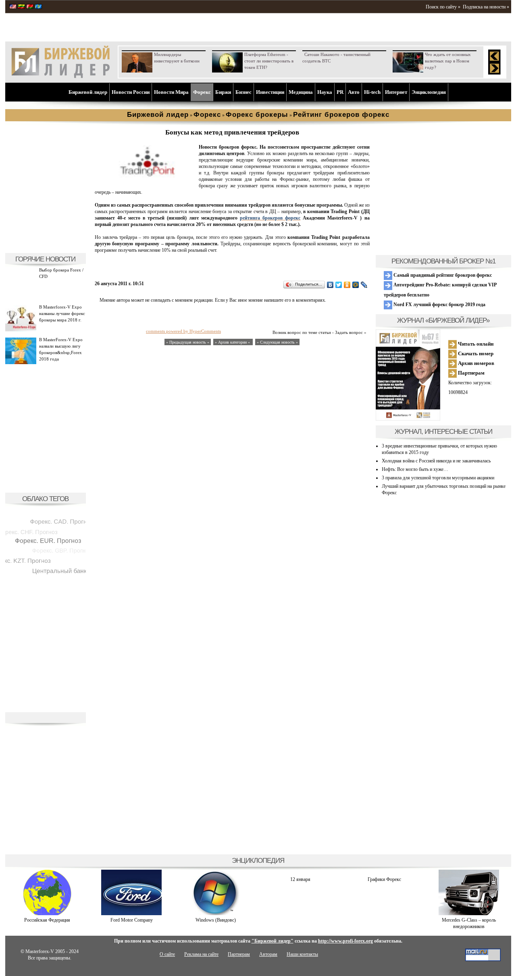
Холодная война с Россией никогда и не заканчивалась (436, 461)
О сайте (167, 954)
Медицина (301, 92)
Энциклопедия (429, 92)
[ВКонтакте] (330, 285)
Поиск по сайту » (443, 7)
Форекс (202, 92)
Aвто (354, 92)
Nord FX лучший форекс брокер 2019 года (438, 304)
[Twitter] (339, 285)
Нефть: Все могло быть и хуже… (415, 469)
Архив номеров (475, 363)
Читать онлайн (475, 344)
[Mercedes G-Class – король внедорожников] (469, 913)
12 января (300, 879)
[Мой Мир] (356, 285)
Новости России (131, 92)
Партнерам (471, 373)
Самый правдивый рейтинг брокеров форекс (442, 275)
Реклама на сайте (201, 954)
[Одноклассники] (347, 285)
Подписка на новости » (486, 7)
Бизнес (243, 92)
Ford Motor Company (131, 920)
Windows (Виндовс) (216, 920)
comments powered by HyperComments (183, 331)
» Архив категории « (233, 342)
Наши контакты (302, 954)
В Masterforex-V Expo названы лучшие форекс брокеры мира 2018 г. (62, 313)
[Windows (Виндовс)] (215, 913)
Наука (324, 92)
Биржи (223, 92)
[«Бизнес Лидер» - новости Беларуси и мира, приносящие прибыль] (29, 7)
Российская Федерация (47, 920)
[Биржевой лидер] (60, 76)
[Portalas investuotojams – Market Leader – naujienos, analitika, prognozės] (21, 7)
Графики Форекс (384, 879)
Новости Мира (171, 92)
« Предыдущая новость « (187, 342)
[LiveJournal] (364, 285)
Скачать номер (475, 353)
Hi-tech (372, 92)
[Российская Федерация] (47, 913)
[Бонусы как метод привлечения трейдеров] (145, 177)
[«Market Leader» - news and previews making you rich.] (13, 7)
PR (340, 92)
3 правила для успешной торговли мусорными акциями (438, 478)
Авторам (268, 954)
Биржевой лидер (88, 92)
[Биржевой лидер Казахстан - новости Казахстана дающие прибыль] (38, 7)
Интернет (396, 92)
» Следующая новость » (277, 342)
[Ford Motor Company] (131, 913)
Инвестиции (270, 92)
